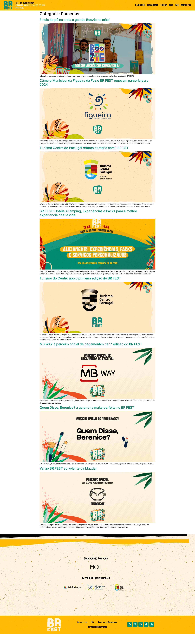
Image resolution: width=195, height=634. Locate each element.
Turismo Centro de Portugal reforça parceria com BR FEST (84, 148)
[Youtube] (140, 624)
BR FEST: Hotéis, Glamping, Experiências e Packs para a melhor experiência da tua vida (88, 213)
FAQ (177, 5)
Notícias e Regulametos (97, 627)
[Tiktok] (146, 624)
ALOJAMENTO (152, 5)
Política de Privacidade (107, 622)
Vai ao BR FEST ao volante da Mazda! (68, 468)
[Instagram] (135, 624)
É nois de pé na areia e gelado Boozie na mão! (75, 20)
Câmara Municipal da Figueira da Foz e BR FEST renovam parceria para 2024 (94, 82)
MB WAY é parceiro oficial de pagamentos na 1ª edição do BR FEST (91, 344)
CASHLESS (140, 5)
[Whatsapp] (151, 624)
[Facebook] (129, 624)
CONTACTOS (186, 5)
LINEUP (164, 5)
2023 (171, 5)
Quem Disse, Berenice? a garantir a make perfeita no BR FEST (87, 407)
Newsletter (82, 622)
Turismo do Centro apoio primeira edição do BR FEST (80, 278)
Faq (92, 622)
